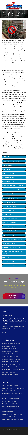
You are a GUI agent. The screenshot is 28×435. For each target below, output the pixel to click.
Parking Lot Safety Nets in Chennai (11, 409)
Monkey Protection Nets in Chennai (11, 404)
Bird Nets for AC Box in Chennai (11, 247)
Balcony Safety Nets (8, 181)
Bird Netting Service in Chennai (10, 354)
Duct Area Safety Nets (9, 206)
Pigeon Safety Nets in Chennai (9, 372)
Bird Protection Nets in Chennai (10, 356)
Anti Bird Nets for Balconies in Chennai (12, 343)
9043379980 (7, 315)
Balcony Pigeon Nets (8, 177)
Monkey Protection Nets (9, 218)
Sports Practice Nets (8, 262)
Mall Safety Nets (7, 214)
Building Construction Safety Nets (12, 190)
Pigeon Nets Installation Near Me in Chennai (13, 369)
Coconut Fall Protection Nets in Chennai (12, 393)
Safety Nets (5, 257)
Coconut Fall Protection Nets (11, 198)
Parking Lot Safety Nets (9, 227)
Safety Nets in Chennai (7, 411)
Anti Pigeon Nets (7, 165)
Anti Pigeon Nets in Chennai (9, 348)
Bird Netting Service (8, 169)
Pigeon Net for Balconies (9, 231)
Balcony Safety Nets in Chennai (10, 385)
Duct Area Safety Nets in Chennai (10, 396)
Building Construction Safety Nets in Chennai (13, 388)
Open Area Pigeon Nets (9, 222)
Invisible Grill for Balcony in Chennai (12, 185)
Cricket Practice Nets (8, 202)
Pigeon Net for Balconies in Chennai (11, 364)
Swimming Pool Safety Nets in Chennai (12, 414)
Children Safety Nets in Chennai (10, 391)
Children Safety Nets (8, 194)
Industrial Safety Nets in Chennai (10, 398)
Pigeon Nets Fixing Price (9, 243)
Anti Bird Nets (6, 157)
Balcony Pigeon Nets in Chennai (10, 351)
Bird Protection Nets (8, 173)
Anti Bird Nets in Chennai (8, 346)
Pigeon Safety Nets (8, 235)
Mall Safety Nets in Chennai (9, 401)
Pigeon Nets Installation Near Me (12, 239)
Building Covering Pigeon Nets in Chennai (12, 252)
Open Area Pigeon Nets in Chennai (10, 406)
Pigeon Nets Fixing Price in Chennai (11, 367)
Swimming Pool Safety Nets (10, 266)
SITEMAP (4, 333)
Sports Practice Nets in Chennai (10, 374)
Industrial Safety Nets (8, 210)
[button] (2, 5)
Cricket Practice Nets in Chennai (10, 361)
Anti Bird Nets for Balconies (10, 161)
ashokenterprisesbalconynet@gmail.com (13, 326)
